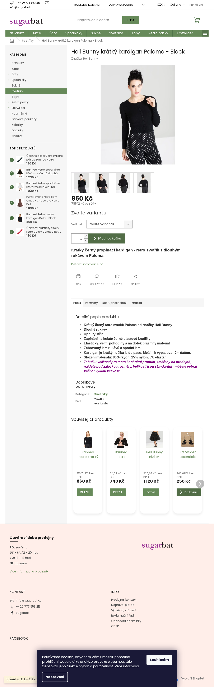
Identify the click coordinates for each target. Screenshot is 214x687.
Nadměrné (19, 113)
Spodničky (19, 80)
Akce (15, 69)
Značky (17, 136)
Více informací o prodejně (29, 572)
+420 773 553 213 (28, 606)
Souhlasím (159, 659)
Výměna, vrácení (123, 610)
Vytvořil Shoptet (192, 678)
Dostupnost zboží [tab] (114, 303)
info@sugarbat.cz (29, 600)
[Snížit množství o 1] (86, 240)
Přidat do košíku (109, 238)
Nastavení (55, 676)
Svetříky (17, 91)
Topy (15, 97)
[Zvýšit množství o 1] (86, 236)
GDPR (115, 626)
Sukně (16, 85)
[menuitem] (16, 33)
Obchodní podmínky (126, 621)
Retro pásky (20, 102)
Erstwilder (18, 108)
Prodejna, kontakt (87, 5)
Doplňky (17, 130)
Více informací (127, 666)
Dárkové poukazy (24, 119)
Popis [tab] (77, 303)
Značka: (84, 58)
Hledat (131, 20)
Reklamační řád (122, 615)
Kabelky (17, 125)
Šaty (15, 74)
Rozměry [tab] (91, 303)
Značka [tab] (136, 303)
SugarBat (22, 613)
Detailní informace (85, 264)
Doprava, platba (121, 5)
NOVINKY (18, 63)
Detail (84, 492)
